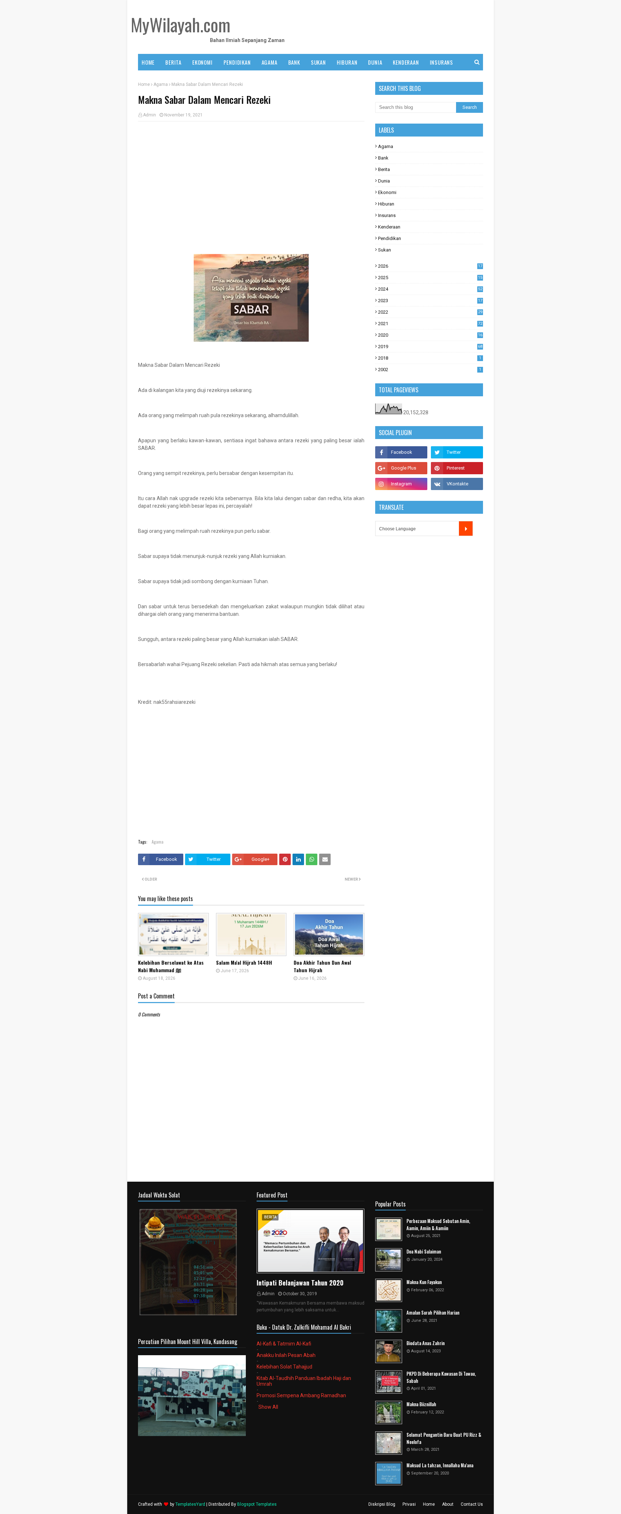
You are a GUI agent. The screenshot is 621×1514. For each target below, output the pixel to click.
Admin (149, 114)
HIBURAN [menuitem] (347, 62)
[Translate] (466, 528)
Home (144, 84)
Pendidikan (389, 238)
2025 (430, 277)
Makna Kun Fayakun (424, 1282)
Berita (384, 169)
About (448, 1504)
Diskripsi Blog (381, 1504)
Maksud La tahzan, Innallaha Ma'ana (439, 1465)
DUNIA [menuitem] (375, 62)
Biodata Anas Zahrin (425, 1343)
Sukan (384, 250)
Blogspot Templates (257, 1504)
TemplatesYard (190, 1504)
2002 (429, 369)
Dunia (384, 181)
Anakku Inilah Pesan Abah (286, 1355)
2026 (430, 266)
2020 (430, 335)
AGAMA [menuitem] (269, 62)
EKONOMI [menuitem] (202, 62)
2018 (429, 358)
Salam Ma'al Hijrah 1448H (244, 962)
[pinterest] (457, 468)
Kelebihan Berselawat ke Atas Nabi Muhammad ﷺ (171, 966)
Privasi (409, 1504)
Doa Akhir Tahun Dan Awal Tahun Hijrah (322, 966)
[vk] (457, 484)
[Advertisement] (251, 179)
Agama (160, 84)
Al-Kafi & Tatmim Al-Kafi (284, 1344)
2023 (430, 300)
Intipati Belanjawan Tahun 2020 (300, 1282)
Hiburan (386, 204)
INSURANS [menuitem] (441, 62)
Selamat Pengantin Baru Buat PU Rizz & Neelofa (443, 1438)
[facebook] (401, 452)
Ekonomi (387, 192)
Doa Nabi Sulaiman (423, 1251)
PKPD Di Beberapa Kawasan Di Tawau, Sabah (441, 1377)
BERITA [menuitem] (173, 62)
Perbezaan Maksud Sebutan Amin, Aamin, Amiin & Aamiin (438, 1225)
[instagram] (401, 484)
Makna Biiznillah (421, 1404)
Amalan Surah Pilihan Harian (432, 1312)
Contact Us (472, 1504)
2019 (430, 346)
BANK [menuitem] (294, 62)
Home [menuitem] (148, 62)
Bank (383, 158)
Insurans (387, 215)
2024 (430, 289)
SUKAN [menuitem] (318, 62)
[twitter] (457, 452)
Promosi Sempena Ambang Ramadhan (301, 1395)
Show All (268, 1407)
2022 (430, 312)
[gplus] (401, 468)
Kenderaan (389, 227)
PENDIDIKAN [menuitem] (237, 62)
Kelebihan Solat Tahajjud (284, 1367)
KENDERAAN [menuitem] (406, 62)
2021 (430, 323)
